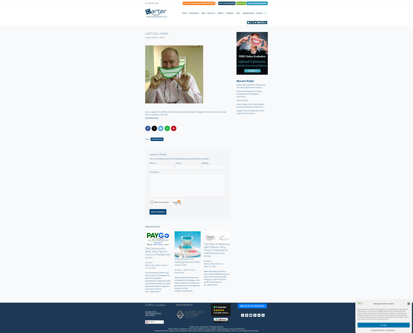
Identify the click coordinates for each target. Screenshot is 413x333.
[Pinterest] (173, 128)
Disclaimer (183, 329)
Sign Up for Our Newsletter (252, 306)
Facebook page (152, 118)
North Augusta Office (153, 313)
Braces (162, 38)
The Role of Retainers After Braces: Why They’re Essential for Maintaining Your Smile (217, 250)
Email (178, 163)
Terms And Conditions (196, 329)
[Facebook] (248, 22)
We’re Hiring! (242, 100)
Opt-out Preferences (237, 329)
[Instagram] (252, 22)
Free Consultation (227, 3)
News (165, 265)
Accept (384, 325)
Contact (259, 13)
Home (184, 13)
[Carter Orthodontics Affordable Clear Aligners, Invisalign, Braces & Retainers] (156, 13)
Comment (154, 172)
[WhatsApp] (167, 128)
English (151, 322)
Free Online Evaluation (257, 3)
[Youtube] (258, 22)
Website (205, 163)
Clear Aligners (156, 265)
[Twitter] (255, 22)
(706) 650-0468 (152, 3)
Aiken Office (149, 315)
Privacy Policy (390, 330)
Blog (203, 13)
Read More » (155, 292)
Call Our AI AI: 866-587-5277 (199, 3)
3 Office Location (155, 305)
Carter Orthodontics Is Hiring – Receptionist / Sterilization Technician (250, 94)
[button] (409, 304)
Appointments (248, 13)
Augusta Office (150, 312)
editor (150, 262)
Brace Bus (241, 3)
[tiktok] (265, 22)
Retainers (218, 264)
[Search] (265, 13)
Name (152, 163)
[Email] (160, 128)
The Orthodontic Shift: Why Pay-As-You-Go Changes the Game (157, 253)
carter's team (157, 139)
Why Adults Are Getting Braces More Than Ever (187, 261)
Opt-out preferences (378, 330)
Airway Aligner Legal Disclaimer (217, 329)
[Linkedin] (262, 22)
